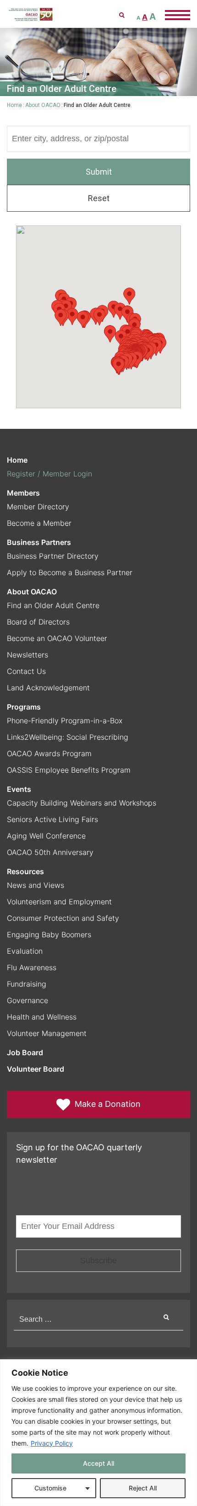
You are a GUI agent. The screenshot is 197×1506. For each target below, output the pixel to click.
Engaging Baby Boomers (49, 934)
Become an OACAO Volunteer (57, 638)
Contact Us (26, 671)
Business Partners (39, 542)
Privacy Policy (52, 1443)
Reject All (143, 1488)
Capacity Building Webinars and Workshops (81, 802)
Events (19, 789)
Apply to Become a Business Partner (69, 572)
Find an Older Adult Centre (53, 605)
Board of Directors (38, 621)
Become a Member (39, 523)
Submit (99, 171)
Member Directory (38, 506)
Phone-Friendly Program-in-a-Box (64, 720)
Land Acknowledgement (48, 687)
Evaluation (25, 951)
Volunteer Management (47, 1033)
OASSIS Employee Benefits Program (69, 769)
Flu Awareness (31, 967)
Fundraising (26, 983)
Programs (24, 706)
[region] (98, 1432)
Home (14, 105)
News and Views (35, 885)
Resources (25, 871)
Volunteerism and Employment (59, 901)
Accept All (98, 1463)
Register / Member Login (49, 473)
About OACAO (42, 105)
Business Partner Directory (52, 556)
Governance (27, 1000)
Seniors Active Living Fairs (52, 819)
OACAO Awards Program (49, 753)
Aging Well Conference (46, 835)
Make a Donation (108, 1104)
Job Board (25, 1052)
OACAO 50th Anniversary (50, 852)
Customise (50, 1488)
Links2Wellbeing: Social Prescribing (67, 737)
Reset (98, 198)
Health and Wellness (42, 1016)
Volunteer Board (35, 1068)
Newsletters (27, 654)
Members (23, 492)
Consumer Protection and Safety (63, 918)
